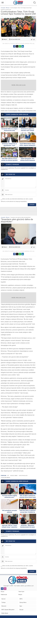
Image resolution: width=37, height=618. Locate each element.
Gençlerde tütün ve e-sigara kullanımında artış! (9, 129)
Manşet (7, 7)
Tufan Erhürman (5, 477)
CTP (8, 475)
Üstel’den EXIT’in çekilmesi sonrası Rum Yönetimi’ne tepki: (28, 512)
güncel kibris (13, 475)
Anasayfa (3, 7)
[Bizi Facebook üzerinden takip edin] (2, 588)
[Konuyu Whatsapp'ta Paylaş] (20, 46)
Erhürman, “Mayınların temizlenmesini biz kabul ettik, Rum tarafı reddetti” (27, 527)
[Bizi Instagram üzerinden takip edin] (5, 588)
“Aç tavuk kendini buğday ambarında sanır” (9, 496)
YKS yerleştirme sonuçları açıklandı (9, 511)
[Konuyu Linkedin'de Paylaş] (22, 46)
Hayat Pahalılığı (23, 475)
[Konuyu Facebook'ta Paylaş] (14, 46)
